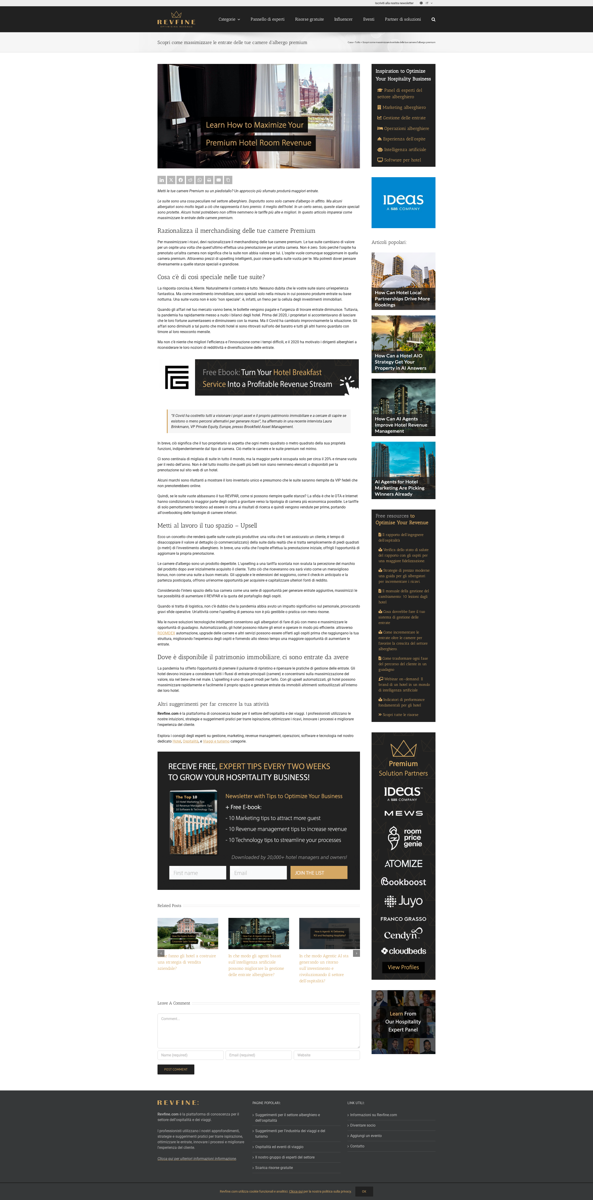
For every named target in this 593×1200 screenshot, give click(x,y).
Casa (350, 42)
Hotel (177, 741)
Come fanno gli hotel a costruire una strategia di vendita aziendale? (187, 962)
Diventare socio (362, 1125)
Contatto (357, 1146)
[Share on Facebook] (181, 180)
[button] (433, 19)
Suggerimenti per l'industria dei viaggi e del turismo (290, 1133)
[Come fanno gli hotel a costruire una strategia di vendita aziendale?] (188, 920)
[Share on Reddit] (190, 180)
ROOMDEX (166, 633)
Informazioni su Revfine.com (373, 1114)
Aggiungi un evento (366, 1135)
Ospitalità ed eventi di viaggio (279, 1146)
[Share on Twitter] (171, 180)
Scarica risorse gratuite (274, 1167)
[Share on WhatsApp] (200, 180)
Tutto (357, 42)
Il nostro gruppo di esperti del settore (285, 1157)
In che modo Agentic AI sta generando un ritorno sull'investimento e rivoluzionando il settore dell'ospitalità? (324, 968)
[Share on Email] (218, 180)
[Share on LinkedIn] (162, 180)
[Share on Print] (209, 180)
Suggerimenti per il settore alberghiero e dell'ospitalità (287, 1117)
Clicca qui (296, 1191)
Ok (364, 1191)
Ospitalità (191, 741)
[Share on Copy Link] (228, 180)
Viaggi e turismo (216, 741)
